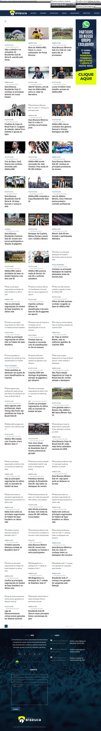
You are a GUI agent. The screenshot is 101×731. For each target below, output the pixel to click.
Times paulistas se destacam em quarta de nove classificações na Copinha (15, 374)
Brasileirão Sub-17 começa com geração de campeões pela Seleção (61, 581)
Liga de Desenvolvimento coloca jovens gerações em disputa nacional (15, 614)
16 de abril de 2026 (59, 159)
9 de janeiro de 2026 (59, 335)
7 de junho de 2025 (12, 542)
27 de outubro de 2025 (36, 441)
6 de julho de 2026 (35, 45)
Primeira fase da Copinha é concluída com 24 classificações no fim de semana (37, 343)
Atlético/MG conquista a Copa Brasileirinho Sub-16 (38, 199)
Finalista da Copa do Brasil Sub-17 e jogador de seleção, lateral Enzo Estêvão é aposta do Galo (15, 129)
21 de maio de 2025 (12, 578)
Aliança (7, 229)
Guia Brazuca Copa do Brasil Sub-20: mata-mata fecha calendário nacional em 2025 (61, 445)
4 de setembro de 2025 (36, 476)
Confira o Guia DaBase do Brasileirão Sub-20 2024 (78, 642)
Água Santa (32, 300)
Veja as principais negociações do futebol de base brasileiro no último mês (15, 307)
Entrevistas (54, 13)
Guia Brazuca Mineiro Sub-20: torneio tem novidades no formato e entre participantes (38, 548)
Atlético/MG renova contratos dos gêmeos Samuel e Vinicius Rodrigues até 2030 (61, 128)
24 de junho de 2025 (36, 507)
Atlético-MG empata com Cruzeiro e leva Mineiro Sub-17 (13, 441)
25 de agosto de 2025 (13, 509)
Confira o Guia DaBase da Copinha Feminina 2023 (86, 6)
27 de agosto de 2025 (60, 474)
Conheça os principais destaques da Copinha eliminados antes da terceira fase (61, 273)
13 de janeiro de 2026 (36, 302)
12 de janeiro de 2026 (13, 335)
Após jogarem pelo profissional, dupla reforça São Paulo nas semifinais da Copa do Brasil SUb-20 (14, 410)
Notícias (33, 13)
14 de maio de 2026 (35, 118)
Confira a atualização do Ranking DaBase (77, 650)
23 (22, 626)
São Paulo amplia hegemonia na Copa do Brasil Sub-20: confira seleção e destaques (62, 376)
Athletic (31, 540)
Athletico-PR (33, 439)
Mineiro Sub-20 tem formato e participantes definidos (62, 236)
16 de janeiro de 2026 (60, 267)
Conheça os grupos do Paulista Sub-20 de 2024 (77, 659)
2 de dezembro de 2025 (13, 403)
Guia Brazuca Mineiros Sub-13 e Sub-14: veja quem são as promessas (62, 51)
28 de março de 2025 (12, 609)
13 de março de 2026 (12, 231)
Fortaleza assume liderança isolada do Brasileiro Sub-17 (13, 547)
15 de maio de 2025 (35, 576)
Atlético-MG (32, 82)
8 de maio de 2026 (59, 122)
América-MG (32, 43)
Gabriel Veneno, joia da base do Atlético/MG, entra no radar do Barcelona (38, 90)
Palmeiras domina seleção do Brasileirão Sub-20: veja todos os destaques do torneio (38, 482)
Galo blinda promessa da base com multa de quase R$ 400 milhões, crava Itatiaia (38, 513)
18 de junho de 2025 (59, 509)
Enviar (15, 709)
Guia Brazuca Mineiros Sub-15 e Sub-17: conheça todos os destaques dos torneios (62, 551)
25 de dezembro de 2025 (61, 370)
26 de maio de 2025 (59, 545)
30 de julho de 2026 (12, 47)
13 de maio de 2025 (59, 576)
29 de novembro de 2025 (61, 405)
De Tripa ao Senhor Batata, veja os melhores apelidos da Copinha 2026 (61, 340)
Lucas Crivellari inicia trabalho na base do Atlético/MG (61, 89)
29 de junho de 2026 (59, 45)
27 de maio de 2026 (35, 84)
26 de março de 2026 (36, 194)
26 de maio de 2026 (59, 84)
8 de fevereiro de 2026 (60, 231)
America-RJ (56, 333)
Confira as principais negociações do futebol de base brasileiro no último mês (15, 584)
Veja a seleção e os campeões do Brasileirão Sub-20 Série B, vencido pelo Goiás (14, 54)
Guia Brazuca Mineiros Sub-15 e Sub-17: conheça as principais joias (38, 123)
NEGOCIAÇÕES (75, 13)
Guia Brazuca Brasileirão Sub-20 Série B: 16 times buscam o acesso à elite (13, 201)
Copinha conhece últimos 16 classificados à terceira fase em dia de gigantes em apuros (38, 309)
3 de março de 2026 (35, 231)
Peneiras (43, 13)
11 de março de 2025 (36, 609)
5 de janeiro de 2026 (36, 370)
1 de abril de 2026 (11, 194)
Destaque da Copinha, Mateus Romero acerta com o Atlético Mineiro (38, 236)
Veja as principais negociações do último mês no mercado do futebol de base (14, 482)
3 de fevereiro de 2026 (13, 269)
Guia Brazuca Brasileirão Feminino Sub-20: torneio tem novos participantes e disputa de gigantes (14, 238)
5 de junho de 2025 (35, 542)
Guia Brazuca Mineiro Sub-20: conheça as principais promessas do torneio (61, 165)
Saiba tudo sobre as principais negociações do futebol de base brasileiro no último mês (15, 516)
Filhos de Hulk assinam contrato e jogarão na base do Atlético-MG (62, 304)
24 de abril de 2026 (12, 159)
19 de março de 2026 (59, 194)
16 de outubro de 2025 (13, 476)
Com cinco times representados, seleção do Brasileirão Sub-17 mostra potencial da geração (38, 448)
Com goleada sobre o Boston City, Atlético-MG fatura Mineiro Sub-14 (62, 411)
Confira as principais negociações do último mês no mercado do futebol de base (38, 407)
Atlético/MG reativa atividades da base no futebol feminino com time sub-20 (14, 274)
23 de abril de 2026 (35, 159)
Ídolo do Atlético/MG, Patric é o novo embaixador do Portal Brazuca (37, 51)
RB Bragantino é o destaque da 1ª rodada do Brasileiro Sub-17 (38, 580)
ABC (29, 401)
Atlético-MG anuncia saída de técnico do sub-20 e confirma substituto (37, 274)
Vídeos (64, 13)
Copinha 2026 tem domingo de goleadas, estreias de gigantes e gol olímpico (37, 376)
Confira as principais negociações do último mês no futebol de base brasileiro (15, 340)
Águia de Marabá (58, 265)
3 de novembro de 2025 (13, 436)
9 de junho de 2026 (12, 84)
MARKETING (86, 13)
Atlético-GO (9, 45)
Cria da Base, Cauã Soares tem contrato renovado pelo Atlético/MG (13, 165)
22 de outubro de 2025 (60, 439)
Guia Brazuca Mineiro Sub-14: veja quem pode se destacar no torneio (61, 480)
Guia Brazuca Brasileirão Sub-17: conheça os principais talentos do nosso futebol (14, 91)
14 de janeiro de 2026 (13, 302)
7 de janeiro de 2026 (12, 368)
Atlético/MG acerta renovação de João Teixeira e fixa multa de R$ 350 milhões (38, 165)
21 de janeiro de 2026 (36, 269)
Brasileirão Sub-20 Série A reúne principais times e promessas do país (38, 614)
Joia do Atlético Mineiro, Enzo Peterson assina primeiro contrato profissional (62, 200)
